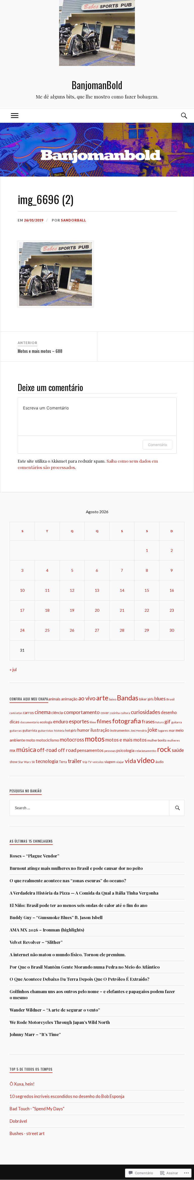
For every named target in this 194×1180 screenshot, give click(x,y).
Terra (63, 762)
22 (146, 610)
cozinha (115, 713)
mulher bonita (156, 740)
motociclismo (47, 740)
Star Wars (24, 762)
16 (171, 590)
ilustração (99, 730)
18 (47, 610)
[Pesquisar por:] (97, 808)
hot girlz (71, 730)
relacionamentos (145, 750)
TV (90, 762)
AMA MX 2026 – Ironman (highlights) (47, 929)
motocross (72, 739)
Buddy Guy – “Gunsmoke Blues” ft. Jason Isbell (56, 917)
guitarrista (29, 730)
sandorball (73, 220)
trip (85, 762)
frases (148, 721)
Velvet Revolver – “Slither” (36, 942)
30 (171, 630)
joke (152, 730)
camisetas (16, 713)
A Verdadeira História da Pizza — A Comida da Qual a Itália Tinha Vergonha (84, 893)
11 (47, 590)
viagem (109, 761)
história (59, 730)
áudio (159, 762)
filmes (104, 721)
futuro (159, 722)
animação (69, 699)
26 (72, 630)
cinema (43, 712)
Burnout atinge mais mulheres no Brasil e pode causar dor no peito (76, 868)
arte (102, 698)
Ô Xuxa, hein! (22, 1084)
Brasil (170, 699)
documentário (29, 722)
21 (122, 610)
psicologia (125, 750)
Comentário (157, 444)
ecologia (46, 722)
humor (83, 730)
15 (146, 590)
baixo (112, 699)
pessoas (110, 751)
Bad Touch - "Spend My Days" (37, 1108)
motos (95, 738)
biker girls (146, 699)
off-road (47, 750)
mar (172, 730)
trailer (75, 761)
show (13, 762)
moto (30, 740)
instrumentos (120, 730)
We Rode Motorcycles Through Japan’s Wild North (60, 1022)
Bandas (127, 698)
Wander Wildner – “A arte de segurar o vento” (55, 1010)
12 (72, 590)
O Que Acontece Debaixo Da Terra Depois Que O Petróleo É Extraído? (79, 979)
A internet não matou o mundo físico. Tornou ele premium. (68, 954)
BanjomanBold (97, 85)
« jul (13, 669)
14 (122, 590)
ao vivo (86, 698)
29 (146, 630)
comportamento (82, 712)
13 (97, 590)
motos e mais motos (126, 740)
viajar (120, 762)
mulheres (173, 740)
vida (130, 760)
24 (22, 630)
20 (97, 610)
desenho (169, 712)
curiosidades (145, 712)
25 (47, 630)
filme (93, 722)
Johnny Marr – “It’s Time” (35, 1034)
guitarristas (45, 730)
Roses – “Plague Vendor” (34, 855)
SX (33, 762)
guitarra (176, 722)
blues (160, 698)
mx (12, 750)
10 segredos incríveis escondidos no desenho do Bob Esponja (67, 1096)
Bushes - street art (27, 1133)
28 (122, 630)
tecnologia (47, 761)
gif (167, 721)
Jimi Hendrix (138, 730)
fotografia (126, 721)
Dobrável (18, 1121)
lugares (163, 730)
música (26, 749)
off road (67, 750)
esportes (79, 721)
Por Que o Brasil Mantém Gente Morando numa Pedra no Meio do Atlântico (85, 967)
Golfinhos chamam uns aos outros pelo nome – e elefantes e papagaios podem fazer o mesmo (92, 994)
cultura (125, 713)
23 (171, 610)
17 (22, 610)
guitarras (16, 730)
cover (105, 713)
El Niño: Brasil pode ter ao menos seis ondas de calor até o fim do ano (78, 905)
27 (97, 630)
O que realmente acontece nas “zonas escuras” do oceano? (68, 880)
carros (28, 712)
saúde (178, 750)
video (146, 760)
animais (54, 699)
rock (164, 749)
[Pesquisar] (176, 808)
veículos (98, 762)
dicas (14, 721)
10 (22, 590)
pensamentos (90, 750)
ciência (57, 712)
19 (72, 610)
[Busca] (179, 116)
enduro (60, 721)
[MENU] (15, 116)
